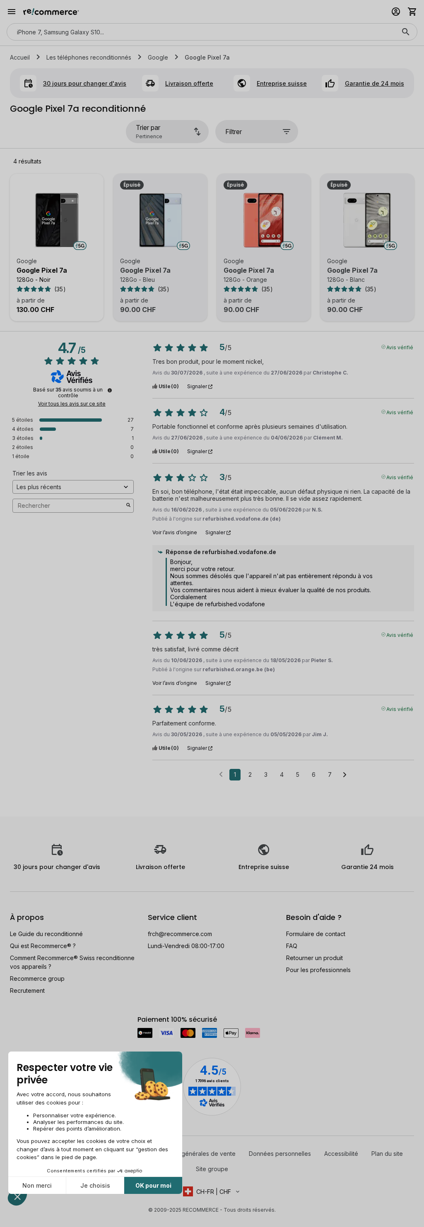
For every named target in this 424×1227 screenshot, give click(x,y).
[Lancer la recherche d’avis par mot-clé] (128, 506)
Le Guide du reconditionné (46, 933)
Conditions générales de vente (193, 1153)
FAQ (291, 945)
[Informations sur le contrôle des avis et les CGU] (109, 390)
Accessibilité (341, 1153)
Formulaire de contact (315, 933)
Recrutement (27, 990)
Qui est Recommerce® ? (43, 945)
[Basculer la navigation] (11, 11)
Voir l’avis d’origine (174, 532)
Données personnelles (280, 1153)
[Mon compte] (396, 12)
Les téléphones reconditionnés (88, 57)
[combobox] (200, 32)
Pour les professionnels (318, 969)
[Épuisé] (160, 220)
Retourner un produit (314, 957)
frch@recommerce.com (180, 933)
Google (158, 57)
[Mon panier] (412, 12)
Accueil (20, 57)
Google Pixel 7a (42, 270)
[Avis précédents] (221, 773)
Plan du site (387, 1153)
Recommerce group (37, 978)
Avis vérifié (399, 347)
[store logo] (51, 12)
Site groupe (212, 1168)
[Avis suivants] (345, 775)
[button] (212, 1191)
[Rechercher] (405, 32)
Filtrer (233, 131)
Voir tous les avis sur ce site (72, 404)
